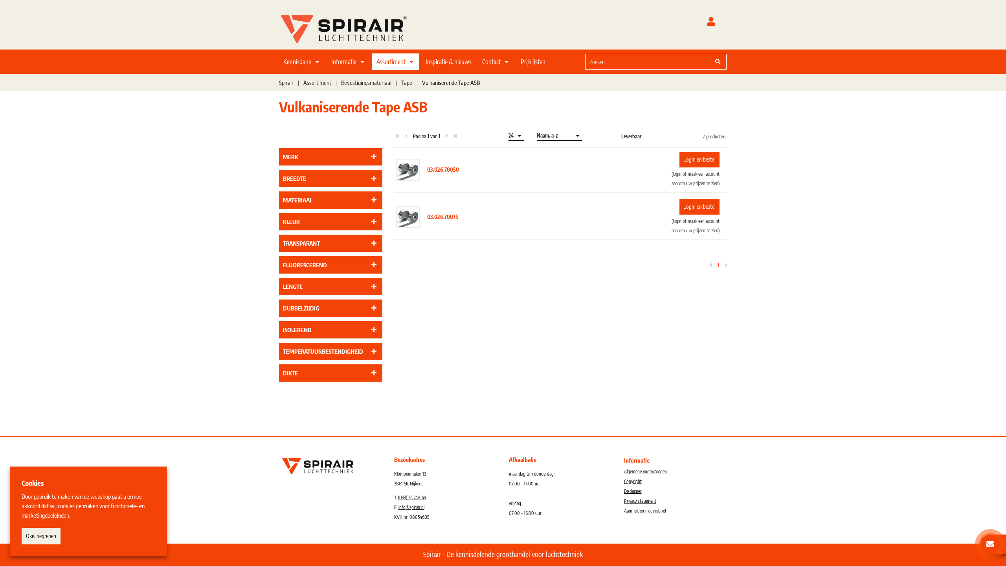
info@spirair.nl (411, 507)
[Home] (353, 27)
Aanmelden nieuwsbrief (645, 511)
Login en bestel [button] (699, 159)
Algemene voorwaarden (645, 471)
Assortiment (391, 62)
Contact (491, 62)
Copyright (633, 481)
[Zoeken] (718, 62)
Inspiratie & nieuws (449, 62)
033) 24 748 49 (412, 497)
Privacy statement (640, 501)
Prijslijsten (533, 62)
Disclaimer (633, 491)
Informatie (343, 62)
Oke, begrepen (41, 536)
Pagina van (426, 136)
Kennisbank (297, 62)
